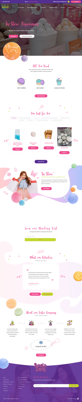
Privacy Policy (21, 386)
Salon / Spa (22, 120)
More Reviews (35, 294)
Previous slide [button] (6, 141)
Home (13, 7)
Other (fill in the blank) (56, 120)
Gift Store (14, 118)
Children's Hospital (65, 118)
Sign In (26, 1)
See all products (41, 95)
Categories (43, 7)
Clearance (63, 7)
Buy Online (13, 36)
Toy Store (36, 118)
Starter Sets (21, 7)
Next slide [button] (75, 141)
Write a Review (47, 294)
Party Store (30, 120)
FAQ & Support (21, 384)
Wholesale (5, 390)
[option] (17, 139)
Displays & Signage (7, 384)
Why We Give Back (22, 377)
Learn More (46, 188)
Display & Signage (53, 7)
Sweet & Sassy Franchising (24, 382)
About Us (70, 7)
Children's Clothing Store (25, 118)
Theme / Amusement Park (42, 120)
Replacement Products (32, 7)
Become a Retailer (33, 1)
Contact (78, 7)
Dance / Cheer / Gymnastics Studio (49, 118)
